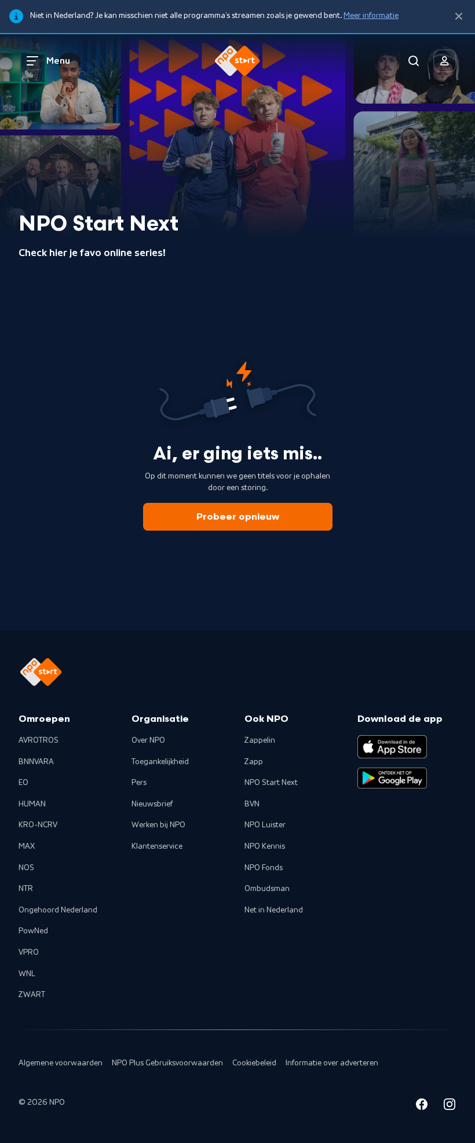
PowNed (33, 931)
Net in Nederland (273, 910)
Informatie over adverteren (332, 1063)
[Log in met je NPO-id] (445, 61)
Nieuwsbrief (152, 804)
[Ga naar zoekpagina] (413, 61)
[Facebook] (422, 1106)
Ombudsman (267, 889)
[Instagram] (449, 1106)
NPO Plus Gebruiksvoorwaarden (167, 1063)
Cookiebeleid (254, 1063)
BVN (252, 804)
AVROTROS (39, 740)
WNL (27, 974)
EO (23, 783)
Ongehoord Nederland (58, 910)
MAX (27, 846)
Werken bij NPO (158, 825)
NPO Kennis (264, 846)
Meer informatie (371, 16)
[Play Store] (392, 778)
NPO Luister (265, 825)
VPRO (29, 952)
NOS (26, 868)
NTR (26, 889)
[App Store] (392, 746)
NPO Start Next (271, 783)
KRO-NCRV (38, 825)
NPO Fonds (263, 868)
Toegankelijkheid (160, 762)
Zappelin (259, 740)
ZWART (32, 995)
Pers (139, 783)
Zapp (253, 762)
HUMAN (32, 804)
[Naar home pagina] (237, 61)
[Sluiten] (459, 16)
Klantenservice (156, 846)
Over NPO (148, 740)
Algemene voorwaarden (61, 1063)
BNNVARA (36, 762)
